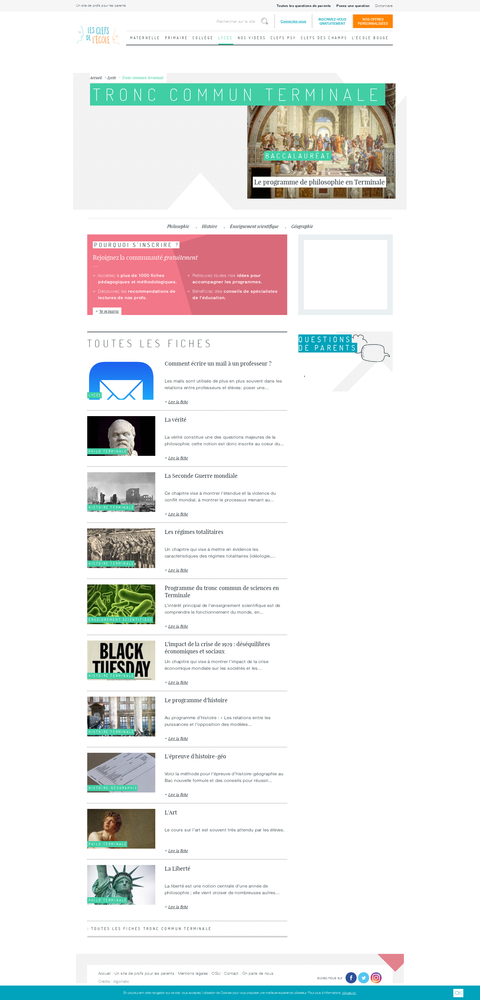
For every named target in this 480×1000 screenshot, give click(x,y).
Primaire (176, 38)
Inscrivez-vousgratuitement (332, 21)
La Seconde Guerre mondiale (201, 475)
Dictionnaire (384, 6)
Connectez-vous (293, 21)
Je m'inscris (109, 311)
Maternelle (145, 38)
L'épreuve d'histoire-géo (195, 756)
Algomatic (121, 981)
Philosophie (178, 226)
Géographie (302, 226)
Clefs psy (283, 38)
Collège (203, 38)
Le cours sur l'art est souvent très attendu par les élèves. (225, 829)
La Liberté (177, 868)
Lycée (225, 38)
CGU (216, 973)
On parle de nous (257, 973)
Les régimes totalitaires (194, 531)
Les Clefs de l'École (98, 31)
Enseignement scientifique (254, 226)
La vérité (175, 419)
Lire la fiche (178, 401)
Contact (231, 973)
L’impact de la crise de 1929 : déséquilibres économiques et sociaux (217, 648)
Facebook (351, 977)
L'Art (171, 812)
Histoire (209, 226)
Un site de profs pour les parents (101, 6)
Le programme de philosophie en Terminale (319, 182)
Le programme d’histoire (196, 700)
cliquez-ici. (349, 993)
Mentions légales (193, 973)
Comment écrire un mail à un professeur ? (218, 363)
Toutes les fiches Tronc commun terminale (151, 928)
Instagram (376, 977)
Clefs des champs (324, 38)
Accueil (104, 973)
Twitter (363, 977)
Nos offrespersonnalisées (373, 21)
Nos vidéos (252, 38)
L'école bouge (370, 38)
